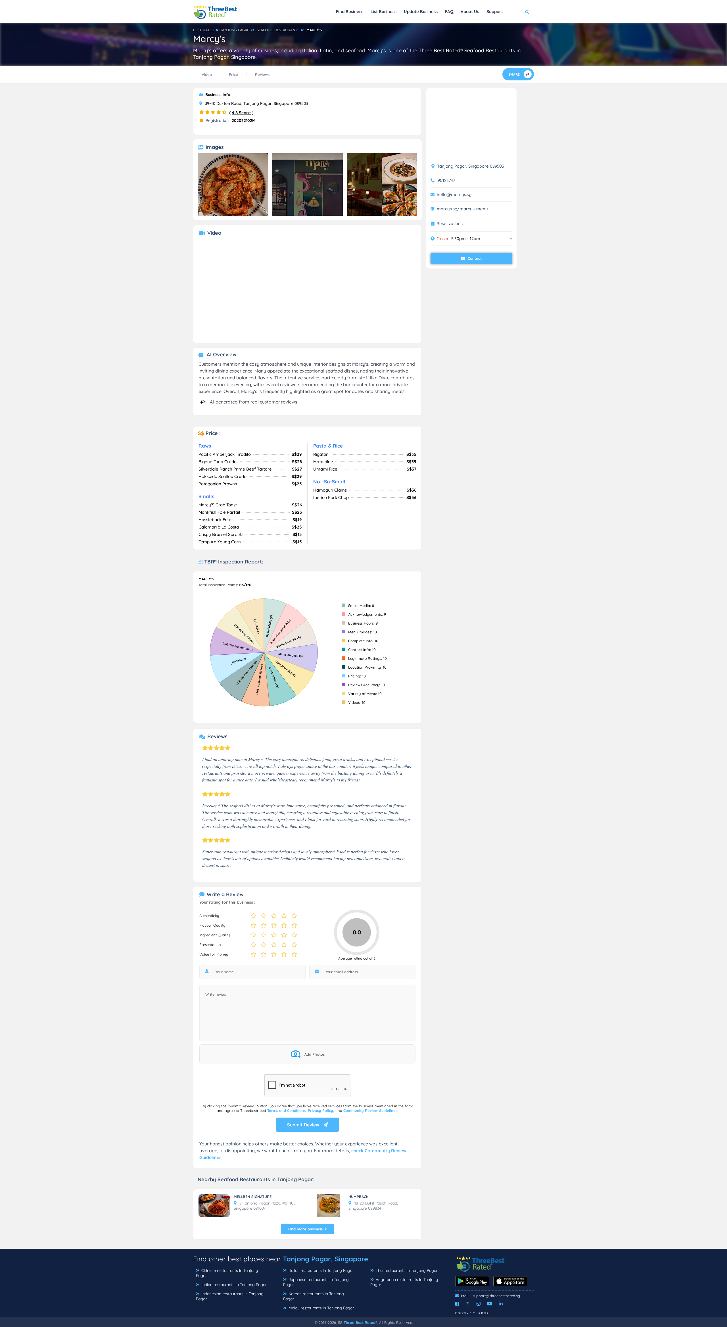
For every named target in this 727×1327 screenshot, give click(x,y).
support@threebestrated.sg (496, 1295)
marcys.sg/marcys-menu (462, 208)
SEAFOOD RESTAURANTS (278, 30)
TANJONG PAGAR (235, 30)
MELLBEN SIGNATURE (252, 1196)
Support (494, 11)
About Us (470, 11)
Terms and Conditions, (287, 1110)
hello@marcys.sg (454, 194)
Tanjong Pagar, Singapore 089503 (470, 166)
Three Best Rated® (360, 1322)
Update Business (421, 11)
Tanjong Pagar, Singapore (325, 1259)
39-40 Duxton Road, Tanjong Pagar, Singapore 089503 (256, 103)
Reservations (449, 223)
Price (233, 74)
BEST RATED (203, 30)
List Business (383, 11)
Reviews (262, 74)
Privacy (463, 1312)
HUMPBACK (358, 1196)
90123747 (446, 180)
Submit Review (303, 1125)
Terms (482, 1312)
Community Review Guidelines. (370, 1110)
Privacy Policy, (321, 1110)
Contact (474, 258)
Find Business (349, 11)
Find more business (305, 1229)
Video (207, 74)
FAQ (449, 11)
